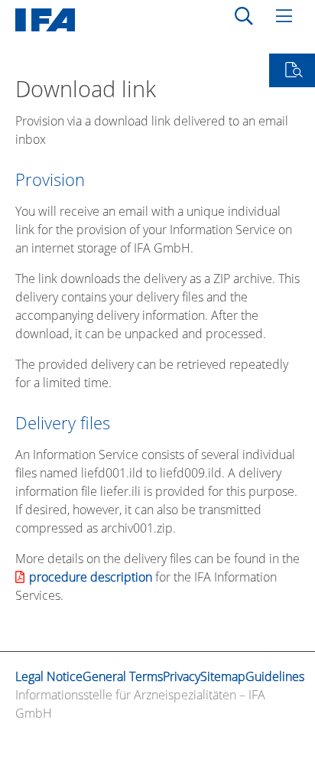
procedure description (90, 577)
